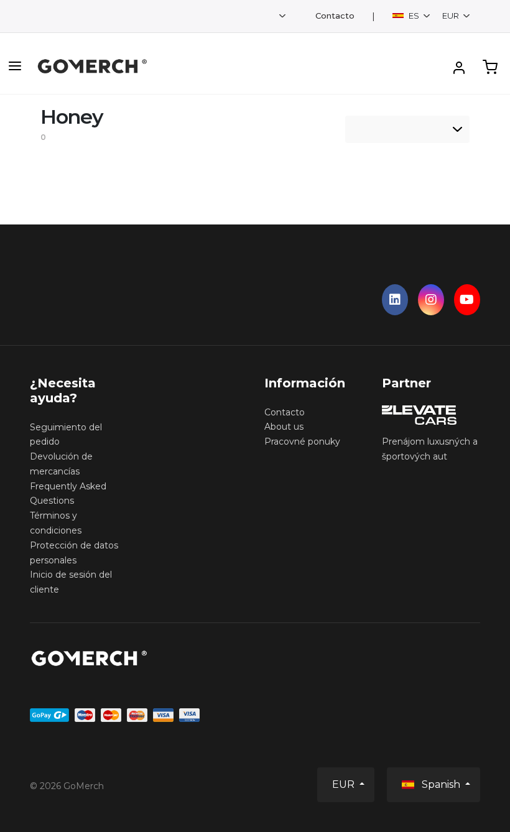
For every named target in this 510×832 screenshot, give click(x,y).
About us (284, 426)
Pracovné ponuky (302, 441)
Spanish (441, 784)
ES (414, 16)
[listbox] (407, 129)
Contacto (335, 16)
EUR (451, 16)
